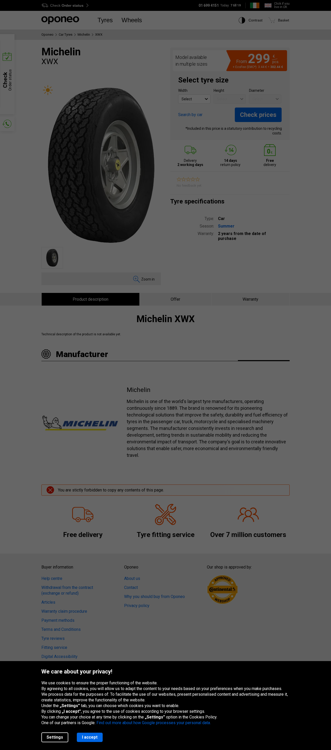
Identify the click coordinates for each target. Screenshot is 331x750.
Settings (55, 737)
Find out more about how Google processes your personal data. (153, 722)
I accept (89, 737)
